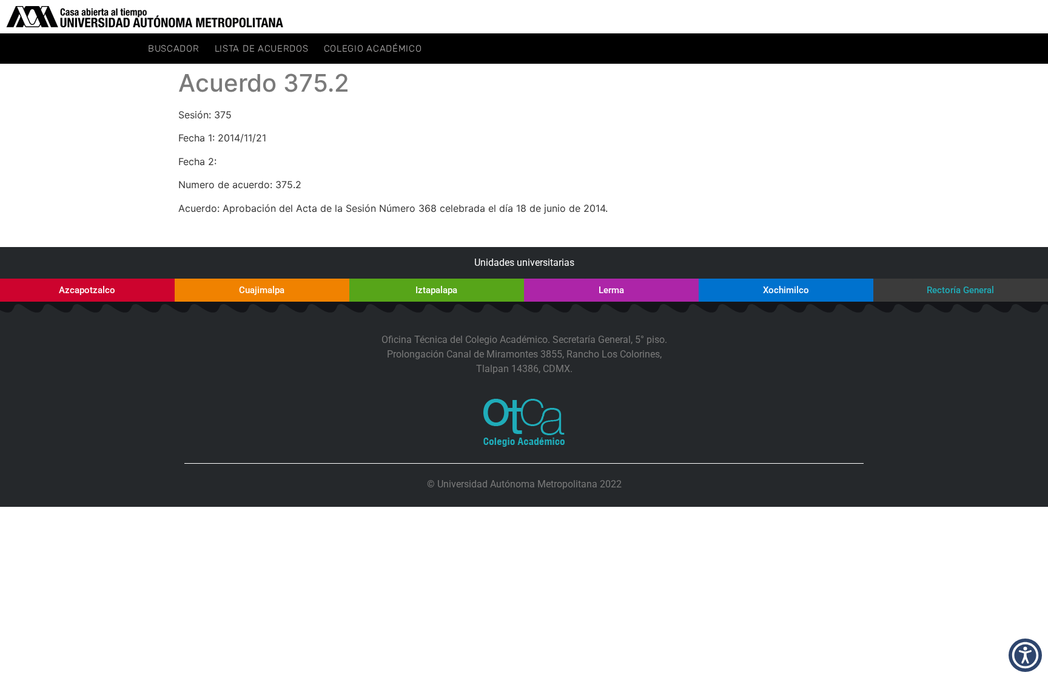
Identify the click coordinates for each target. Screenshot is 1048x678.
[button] (1025, 655)
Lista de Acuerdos (262, 48)
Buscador (174, 48)
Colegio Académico (373, 48)
